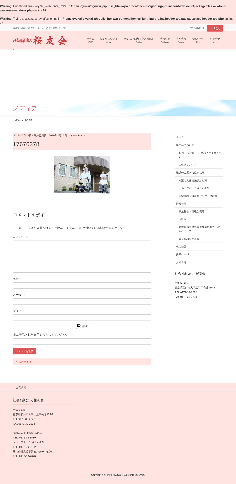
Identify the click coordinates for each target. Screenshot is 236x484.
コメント (20, 236)
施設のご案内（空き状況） (191, 172)
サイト (17, 310)
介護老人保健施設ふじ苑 (193, 180)
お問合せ (215, 28)
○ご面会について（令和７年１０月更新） (200, 155)
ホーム (180, 137)
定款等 (182, 219)
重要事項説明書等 (189, 238)
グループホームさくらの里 (194, 188)
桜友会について (185, 145)
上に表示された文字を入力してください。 (41, 334)
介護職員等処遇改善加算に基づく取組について (199, 229)
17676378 (25, 361)
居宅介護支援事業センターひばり (198, 195)
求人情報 (181, 246)
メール (19, 294)
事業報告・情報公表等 (191, 211)
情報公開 (181, 203)
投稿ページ (182, 254)
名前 (17, 278)
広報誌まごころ (188, 164)
